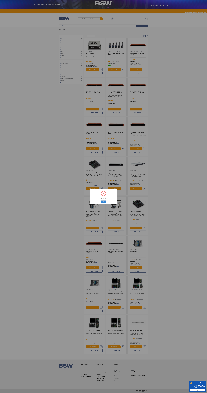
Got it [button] (198, 390)
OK (103, 201)
